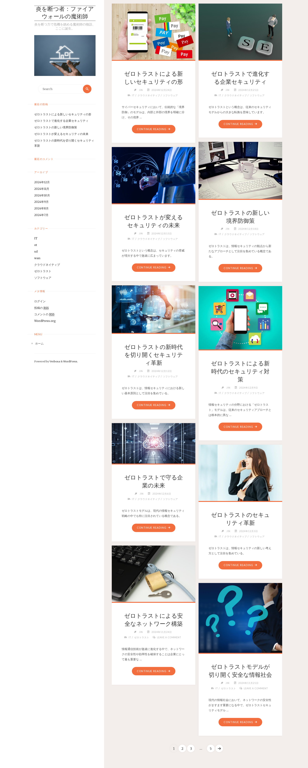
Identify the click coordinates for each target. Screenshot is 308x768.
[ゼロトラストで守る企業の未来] (153, 443)
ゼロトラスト (42, 271)
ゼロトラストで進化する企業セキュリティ (61, 120)
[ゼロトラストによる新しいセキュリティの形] (153, 31)
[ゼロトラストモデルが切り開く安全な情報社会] (240, 622)
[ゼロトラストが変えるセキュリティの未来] (153, 174)
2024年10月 (42, 195)
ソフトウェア (42, 277)
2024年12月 (42, 182)
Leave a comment (169, 637)
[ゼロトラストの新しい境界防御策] (240, 169)
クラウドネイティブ (47, 264)
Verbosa (54, 361)
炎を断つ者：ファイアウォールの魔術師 (65, 13)
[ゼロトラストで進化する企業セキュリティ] (240, 31)
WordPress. (70, 361)
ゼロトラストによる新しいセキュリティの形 (62, 114)
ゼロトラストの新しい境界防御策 (55, 127)
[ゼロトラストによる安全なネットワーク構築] (153, 573)
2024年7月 (41, 215)
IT (35, 238)
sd (36, 251)
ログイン (40, 301)
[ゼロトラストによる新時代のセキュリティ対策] (240, 317)
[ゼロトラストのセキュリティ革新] (240, 472)
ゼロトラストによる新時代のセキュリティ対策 (240, 371)
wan (37, 258)
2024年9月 (41, 202)
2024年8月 (41, 208)
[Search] (87, 89)
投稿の (41, 308)
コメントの (44, 314)
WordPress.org (45, 321)
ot (35, 245)
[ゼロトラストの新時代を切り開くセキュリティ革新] (153, 308)
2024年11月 (41, 189)
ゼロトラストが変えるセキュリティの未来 (61, 134)
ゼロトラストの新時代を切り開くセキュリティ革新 (153, 355)
